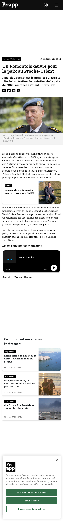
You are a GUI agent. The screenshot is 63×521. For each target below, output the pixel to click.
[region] (32, 487)
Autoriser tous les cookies (31, 492)
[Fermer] (56, 460)
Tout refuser (32, 500)
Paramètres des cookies (31, 509)
